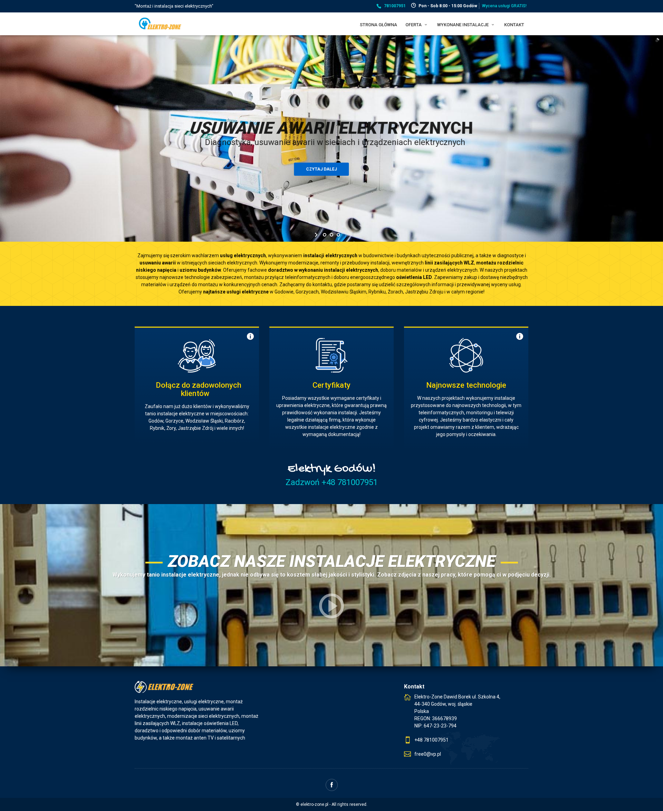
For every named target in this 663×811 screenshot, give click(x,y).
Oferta (414, 24)
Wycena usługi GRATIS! (504, 5)
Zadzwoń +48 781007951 (332, 482)
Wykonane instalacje (463, 24)
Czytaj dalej (331, 169)
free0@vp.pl (427, 754)
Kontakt (514, 24)
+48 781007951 (431, 740)
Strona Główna (378, 24)
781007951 (395, 5)
